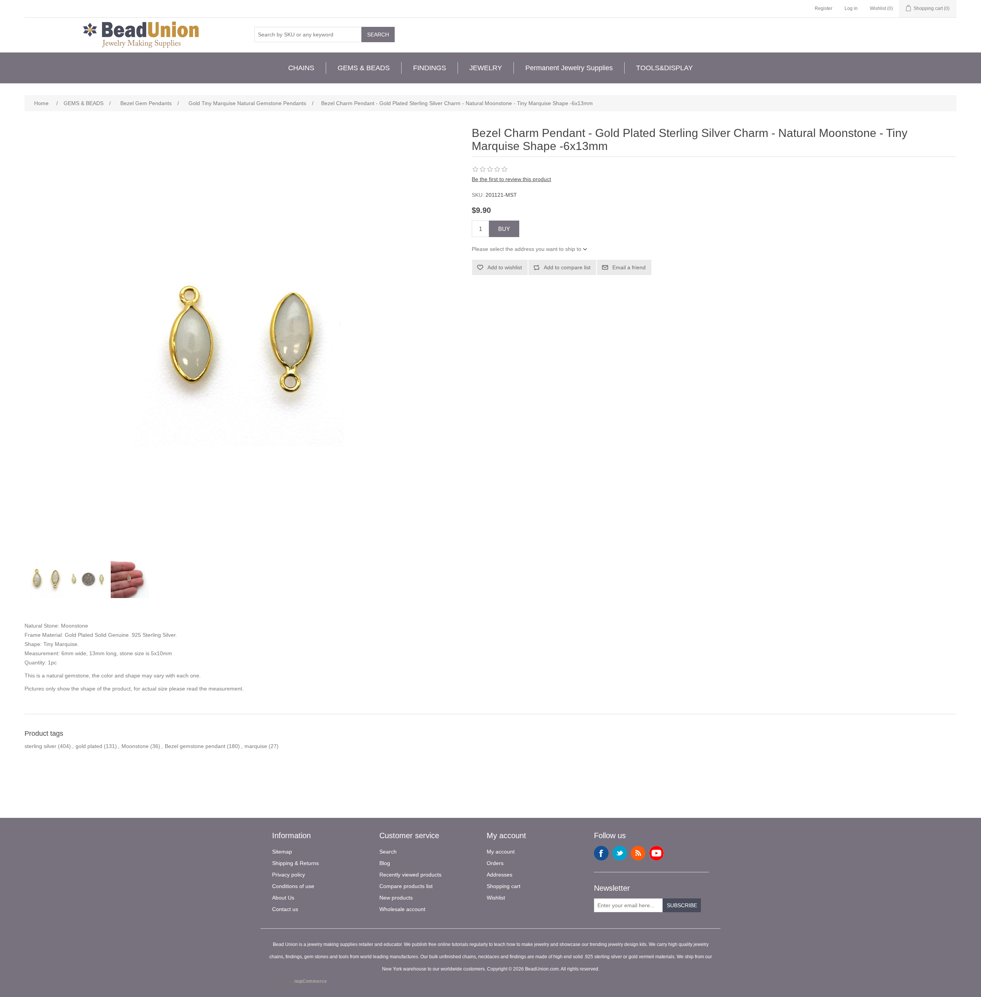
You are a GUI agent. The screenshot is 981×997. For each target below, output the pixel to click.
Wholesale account (402, 909)
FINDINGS (429, 68)
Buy (504, 229)
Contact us (285, 909)
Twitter (619, 853)
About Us (283, 898)
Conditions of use (293, 886)
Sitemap (282, 852)
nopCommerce (310, 981)
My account (501, 852)
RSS (638, 853)
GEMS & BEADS (364, 68)
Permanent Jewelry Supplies (569, 68)
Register (823, 8)
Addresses (499, 875)
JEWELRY (485, 68)
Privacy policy (288, 875)
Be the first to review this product (511, 179)
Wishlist (496, 898)
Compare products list (406, 886)
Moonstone (135, 746)
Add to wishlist (504, 267)
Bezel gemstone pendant (195, 746)
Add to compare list (567, 267)
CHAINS (301, 68)
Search (378, 34)
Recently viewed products (410, 875)
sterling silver (40, 746)
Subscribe (682, 905)
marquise (255, 746)
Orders (495, 863)
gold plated (88, 746)
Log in (851, 8)
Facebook (601, 853)
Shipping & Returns (295, 863)
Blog (384, 863)
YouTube (656, 853)
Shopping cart (503, 886)
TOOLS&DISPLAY (664, 68)
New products (396, 898)
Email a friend (629, 267)
